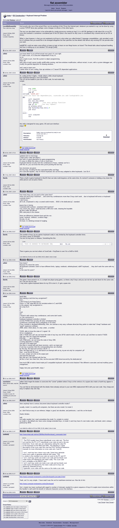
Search (58, 8)
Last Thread (101, 502)
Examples (66, 522)
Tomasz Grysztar (58, 525)
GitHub (69, 525)
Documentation (57, 522)
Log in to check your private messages (56, 10)
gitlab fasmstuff (30, 148)
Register (63, 8)
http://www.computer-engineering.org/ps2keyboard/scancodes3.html (42, 477)
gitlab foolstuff (24, 149)
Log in (70, 10)
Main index (42, 522)
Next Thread (110, 502)
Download (49, 522)
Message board (74, 522)
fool (23, 148)
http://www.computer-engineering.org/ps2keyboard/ (37, 484)
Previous (12, 20)
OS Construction (19, 15)
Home (53, 8)
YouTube (74, 525)
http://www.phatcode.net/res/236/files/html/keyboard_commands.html (43, 434)
